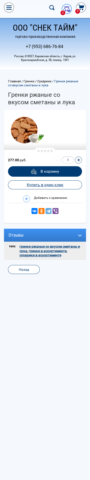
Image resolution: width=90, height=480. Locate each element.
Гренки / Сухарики (38, 81)
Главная (14, 81)
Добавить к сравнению (50, 198)
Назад (24, 269)
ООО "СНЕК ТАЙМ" (45, 28)
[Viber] (55, 211)
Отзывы (16, 235)
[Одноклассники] (41, 211)
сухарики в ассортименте (40, 255)
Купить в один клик (45, 184)
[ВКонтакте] (35, 211)
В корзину (49, 171)
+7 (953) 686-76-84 (44, 46)
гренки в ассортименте (47, 251)
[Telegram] (49, 211)
